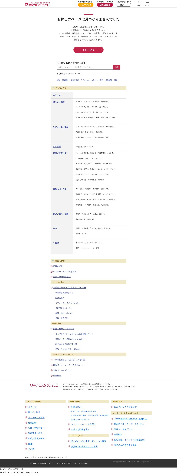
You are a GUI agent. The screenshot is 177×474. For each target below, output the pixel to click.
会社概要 (57, 376)
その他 (56, 243)
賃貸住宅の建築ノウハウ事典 (84, 446)
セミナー (94, 80)
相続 (115, 80)
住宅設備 (57, 147)
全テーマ (57, 95)
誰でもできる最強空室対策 (66, 344)
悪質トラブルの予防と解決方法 (68, 349)
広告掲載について (46, 463)
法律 (55, 229)
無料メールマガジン (62, 370)
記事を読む (58, 266)
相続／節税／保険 (60, 214)
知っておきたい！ (74, 334)
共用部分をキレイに (63, 308)
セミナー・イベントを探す (64, 272)
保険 (58, 80)
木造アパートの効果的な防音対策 (83, 411)
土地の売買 (75, 80)
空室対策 (65, 80)
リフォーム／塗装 (60, 127)
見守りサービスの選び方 (80, 419)
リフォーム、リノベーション (67, 303)
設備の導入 (59, 298)
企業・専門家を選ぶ (62, 277)
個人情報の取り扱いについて (67, 463)
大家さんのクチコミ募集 (125, 445)
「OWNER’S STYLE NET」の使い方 (69, 360)
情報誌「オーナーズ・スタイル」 (67, 365)
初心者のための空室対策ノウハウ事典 (69, 288)
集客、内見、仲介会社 (64, 313)
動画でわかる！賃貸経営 (63, 329)
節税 (101, 80)
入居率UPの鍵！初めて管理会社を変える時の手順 (89, 415)
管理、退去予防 (61, 318)
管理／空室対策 (59, 153)
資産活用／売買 (59, 189)
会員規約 (84, 463)
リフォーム (85, 80)
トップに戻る (88, 50)
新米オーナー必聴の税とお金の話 (68, 339)
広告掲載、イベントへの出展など (129, 440)
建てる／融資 (59, 102)
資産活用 (108, 80)
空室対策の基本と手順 (64, 293)
